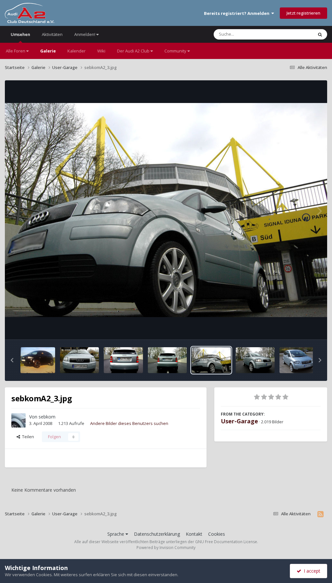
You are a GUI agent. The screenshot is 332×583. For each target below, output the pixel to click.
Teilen (27, 437)
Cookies (216, 534)
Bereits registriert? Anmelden (237, 13)
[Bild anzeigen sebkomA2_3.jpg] (211, 360)
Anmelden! (85, 34)
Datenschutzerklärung (157, 534)
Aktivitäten (52, 34)
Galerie (48, 51)
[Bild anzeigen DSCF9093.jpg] (297, 360)
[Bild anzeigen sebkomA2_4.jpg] (255, 360)
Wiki (101, 51)
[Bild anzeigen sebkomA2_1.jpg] (123, 360)
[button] (12, 360)
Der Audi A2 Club (133, 51)
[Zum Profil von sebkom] (18, 420)
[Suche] (320, 34)
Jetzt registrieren (303, 13)
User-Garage (239, 421)
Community (175, 51)
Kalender (76, 51)
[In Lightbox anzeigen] (166, 210)
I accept (310, 571)
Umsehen (20, 34)
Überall (297, 34)
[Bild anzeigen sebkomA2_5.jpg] (79, 360)
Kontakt (194, 534)
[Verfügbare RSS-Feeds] (320, 514)
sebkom (47, 417)
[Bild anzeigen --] (37, 360)
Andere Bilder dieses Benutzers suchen (129, 423)
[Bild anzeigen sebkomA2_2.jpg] (167, 360)
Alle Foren (16, 51)
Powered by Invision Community (166, 547)
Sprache (116, 534)
